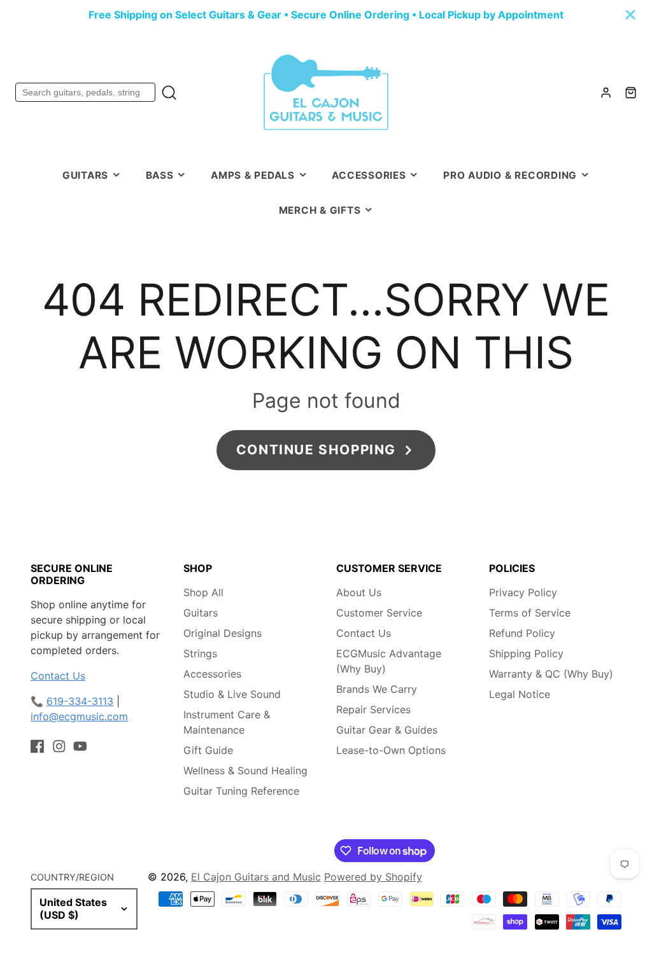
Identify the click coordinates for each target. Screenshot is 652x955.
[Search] (169, 92)
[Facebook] (38, 746)
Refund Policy (522, 633)
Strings (200, 653)
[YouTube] (80, 746)
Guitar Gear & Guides (386, 729)
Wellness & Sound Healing (245, 770)
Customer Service (379, 612)
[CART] (631, 93)
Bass (160, 175)
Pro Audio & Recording (510, 175)
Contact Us (58, 675)
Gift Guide (208, 750)
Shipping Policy (526, 653)
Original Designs (222, 633)
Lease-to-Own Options (391, 750)
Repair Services (373, 709)
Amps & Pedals (253, 175)
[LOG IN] (606, 93)
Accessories (369, 175)
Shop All (203, 592)
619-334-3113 (79, 701)
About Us (358, 592)
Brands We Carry (376, 689)
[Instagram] (59, 746)
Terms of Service (529, 612)
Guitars (85, 175)
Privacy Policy (523, 592)
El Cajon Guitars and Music (256, 876)
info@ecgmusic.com (79, 716)
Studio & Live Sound (232, 694)
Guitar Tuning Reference (241, 790)
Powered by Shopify (373, 876)
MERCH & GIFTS (320, 210)
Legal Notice (519, 694)
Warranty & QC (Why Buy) (551, 673)
